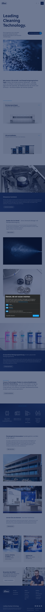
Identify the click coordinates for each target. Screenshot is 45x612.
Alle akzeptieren (36, 315)
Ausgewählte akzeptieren (10, 315)
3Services (11, 305)
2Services (11, 308)
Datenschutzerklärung (23, 301)
